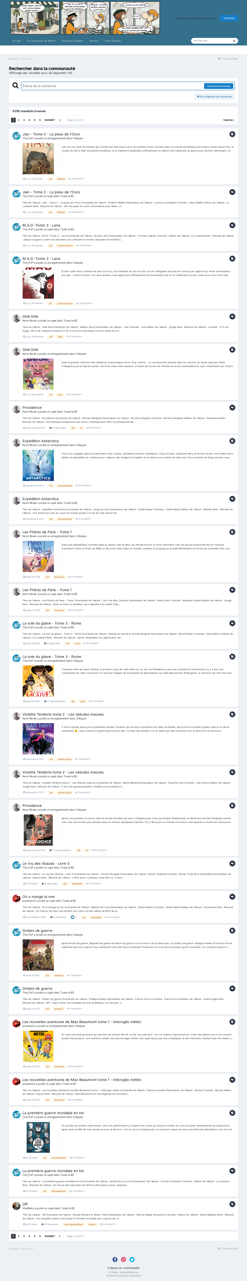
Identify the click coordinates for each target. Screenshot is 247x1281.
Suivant (50, 120)
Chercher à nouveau (218, 86)
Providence (32, 407)
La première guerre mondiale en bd (53, 1113)
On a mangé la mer (38, 897)
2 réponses (53, 643)
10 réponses (51, 1224)
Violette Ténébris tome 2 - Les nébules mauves (63, 714)
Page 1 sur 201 (75, 120)
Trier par (228, 120)
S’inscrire (229, 18)
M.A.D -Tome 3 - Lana (41, 225)
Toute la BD (67, 196)
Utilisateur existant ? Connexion (195, 18)
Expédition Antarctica (40, 441)
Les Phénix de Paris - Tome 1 (47, 532)
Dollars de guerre (37, 930)
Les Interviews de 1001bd (41, 40)
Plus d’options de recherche (215, 96)
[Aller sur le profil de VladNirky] (16, 1206)
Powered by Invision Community (123, 1275)
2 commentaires (55, 701)
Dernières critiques (72, 40)
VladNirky (28, 1208)
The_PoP (27, 138)
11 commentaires (61, 850)
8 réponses (51, 883)
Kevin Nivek (29, 320)
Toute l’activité (113, 40)
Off (24, 1204)
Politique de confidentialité (123, 1267)
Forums (94, 40)
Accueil (16, 40)
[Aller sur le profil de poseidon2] (16, 898)
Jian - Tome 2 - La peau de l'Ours (51, 134)
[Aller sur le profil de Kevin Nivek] (16, 318)
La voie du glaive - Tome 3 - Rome (51, 623)
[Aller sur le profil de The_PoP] (16, 136)
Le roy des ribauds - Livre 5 (45, 863)
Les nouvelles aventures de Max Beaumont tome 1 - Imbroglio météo (81, 1022)
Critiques (78, 138)
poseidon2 (28, 900)
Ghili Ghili (30, 316)
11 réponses (59, 427)
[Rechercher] (234, 41)
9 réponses (59, 917)
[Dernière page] (59, 120)
